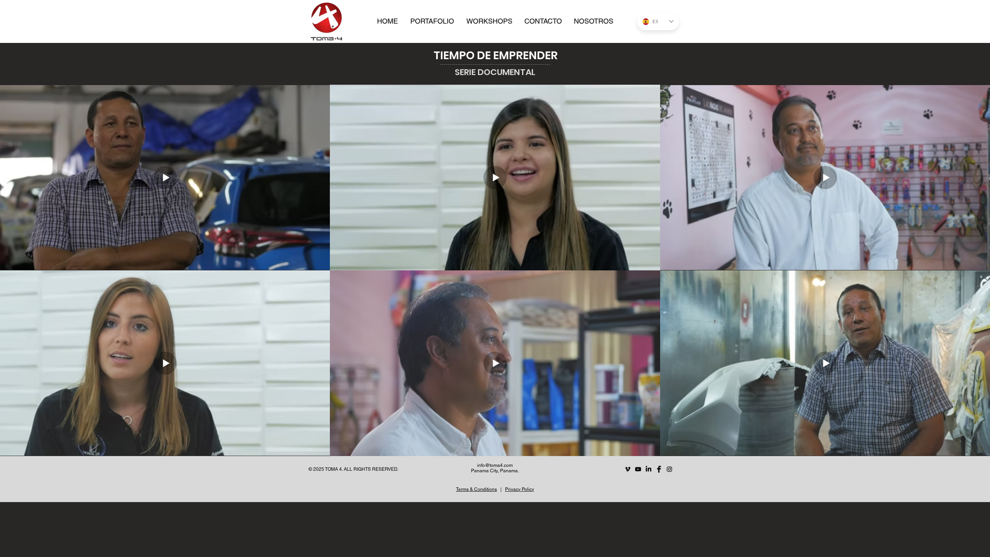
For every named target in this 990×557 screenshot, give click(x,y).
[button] (432, 21)
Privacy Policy (519, 489)
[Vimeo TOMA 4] (627, 469)
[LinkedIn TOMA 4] (648, 469)
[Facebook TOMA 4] (658, 469)
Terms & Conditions (476, 489)
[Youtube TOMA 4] (638, 469)
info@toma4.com (495, 465)
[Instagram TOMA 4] (669, 469)
